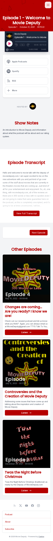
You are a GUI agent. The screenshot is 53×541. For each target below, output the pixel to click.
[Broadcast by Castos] (10, 49)
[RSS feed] (14, 505)
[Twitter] (20, 505)
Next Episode (38, 232)
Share (43, 49)
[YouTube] (26, 505)
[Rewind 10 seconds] (16, 44)
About (7, 522)
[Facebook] (32, 505)
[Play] (9, 44)
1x (22, 45)
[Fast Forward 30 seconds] (28, 44)
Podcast (8, 514)
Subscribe (33, 49)
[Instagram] (38, 505)
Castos (41, 537)
